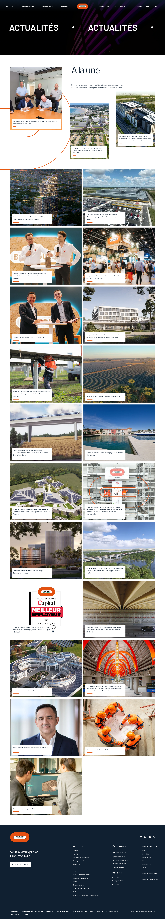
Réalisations (28, 6)
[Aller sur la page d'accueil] (82, 6)
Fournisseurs (15, 914)
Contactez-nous (20, 864)
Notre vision (145, 854)
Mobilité (75, 854)
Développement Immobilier (81, 861)
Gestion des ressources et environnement (86, 895)
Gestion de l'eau (78, 892)
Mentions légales (80, 911)
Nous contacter (122, 6)
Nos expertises (146, 857)
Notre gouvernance (148, 861)
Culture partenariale (118, 867)
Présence (65, 6)
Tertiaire (75, 868)
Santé (75, 881)
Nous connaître (102, 6)
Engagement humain (118, 857)
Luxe (74, 871)
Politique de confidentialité (107, 911)
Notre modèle (116, 877)
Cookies (27, 914)
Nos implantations (118, 881)
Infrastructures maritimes (81, 888)
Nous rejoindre (142, 6)
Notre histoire (146, 864)
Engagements (47, 6)
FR (156, 6)
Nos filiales (115, 884)
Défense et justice (78, 885)
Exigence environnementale (120, 860)
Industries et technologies (81, 857)
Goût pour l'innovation (119, 863)
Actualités (145, 868)
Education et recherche (80, 878)
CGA (91, 911)
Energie (75, 850)
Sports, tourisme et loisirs (81, 874)
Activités (10, 6)
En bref (144, 850)
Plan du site (14, 911)
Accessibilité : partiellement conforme (37, 911)
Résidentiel (76, 864)
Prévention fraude (63, 911)
